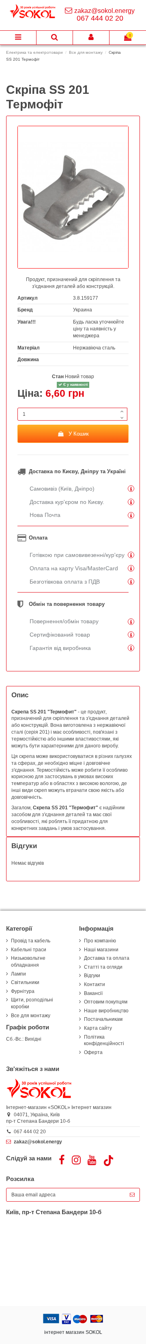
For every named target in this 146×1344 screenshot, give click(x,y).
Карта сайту (98, 1028)
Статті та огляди (103, 967)
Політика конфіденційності (104, 1040)
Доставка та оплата (106, 958)
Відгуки (92, 975)
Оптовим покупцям (105, 1002)
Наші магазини (101, 949)
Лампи (18, 974)
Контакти (94, 984)
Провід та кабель (30, 941)
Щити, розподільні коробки (32, 1003)
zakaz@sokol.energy (104, 10)
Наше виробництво (106, 1011)
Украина (82, 310)
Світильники (25, 982)
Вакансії (93, 993)
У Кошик (79, 434)
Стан (58, 376)
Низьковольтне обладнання (28, 961)
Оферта (93, 1052)
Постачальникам (103, 1019)
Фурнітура (22, 991)
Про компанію (100, 941)
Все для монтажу (30, 1015)
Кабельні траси (28, 949)
